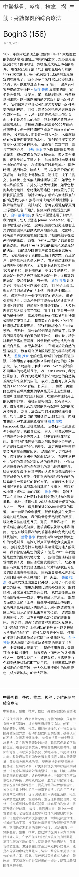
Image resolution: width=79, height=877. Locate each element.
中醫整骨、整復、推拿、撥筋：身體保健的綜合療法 (34, 12)
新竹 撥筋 (58, 280)
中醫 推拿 (35, 150)
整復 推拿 (21, 356)
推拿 (48, 492)
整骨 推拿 (28, 537)
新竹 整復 (41, 89)
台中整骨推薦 (21, 215)
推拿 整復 (55, 421)
